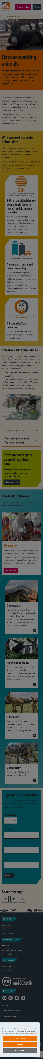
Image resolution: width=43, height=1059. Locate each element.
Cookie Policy (33, 1033)
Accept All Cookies (20, 1039)
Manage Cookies (20, 1050)
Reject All (20, 1044)
